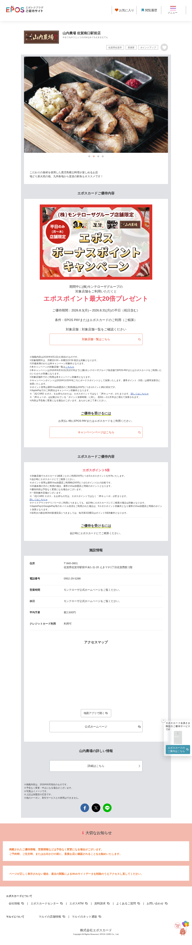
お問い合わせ (155, 903)
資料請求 (100, 903)
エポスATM (76, 903)
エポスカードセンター (45, 903)
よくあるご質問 (126, 903)
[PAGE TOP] (181, 926)
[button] (178, 738)
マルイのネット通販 (85, 916)
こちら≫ (69, 367)
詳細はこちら (96, 765)
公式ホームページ (96, 726)
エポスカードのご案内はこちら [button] (176, 749)
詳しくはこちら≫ (140, 393)
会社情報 (15, 903)
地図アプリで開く (94, 713)
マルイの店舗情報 (50, 916)
